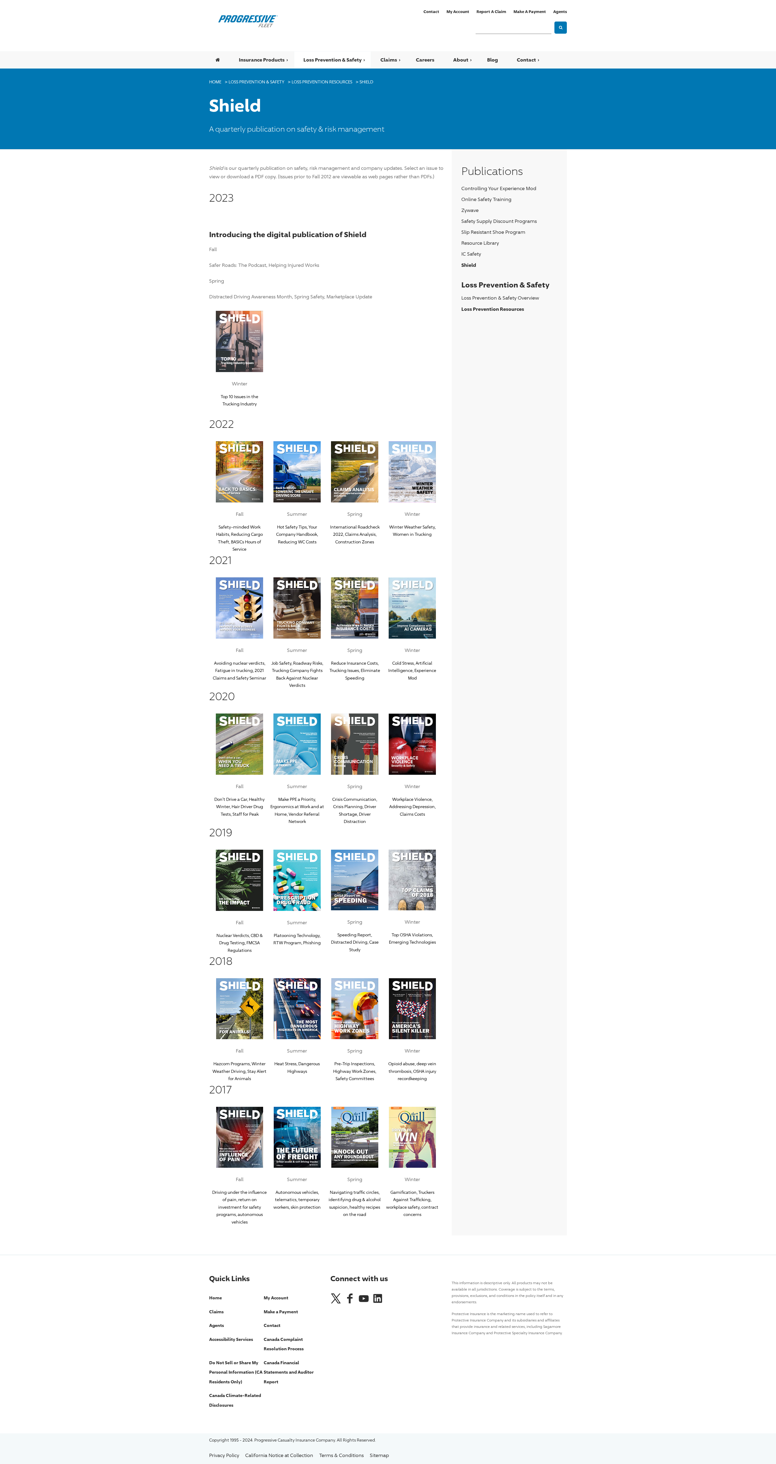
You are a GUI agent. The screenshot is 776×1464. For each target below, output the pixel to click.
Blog (492, 60)
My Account (458, 11)
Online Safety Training (486, 199)
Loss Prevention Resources (322, 81)
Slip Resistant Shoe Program (493, 232)
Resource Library (480, 243)
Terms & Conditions (341, 1455)
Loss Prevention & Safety (332, 60)
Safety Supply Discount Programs (499, 221)
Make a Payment (529, 11)
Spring (216, 281)
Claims (388, 60)
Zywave (470, 210)
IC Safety (471, 254)
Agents (560, 11)
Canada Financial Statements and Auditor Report (289, 1372)
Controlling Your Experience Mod (498, 188)
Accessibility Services (231, 1339)
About (460, 60)
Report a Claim (491, 11)
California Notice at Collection (279, 1455)
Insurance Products (262, 60)
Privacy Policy (224, 1455)
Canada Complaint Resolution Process (284, 1344)
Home (215, 81)
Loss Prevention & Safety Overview (500, 298)
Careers (425, 60)
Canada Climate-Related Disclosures (235, 1400)
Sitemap (379, 1455)
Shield (366, 81)
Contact (431, 11)
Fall (213, 249)
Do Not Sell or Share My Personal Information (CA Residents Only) (236, 1372)
